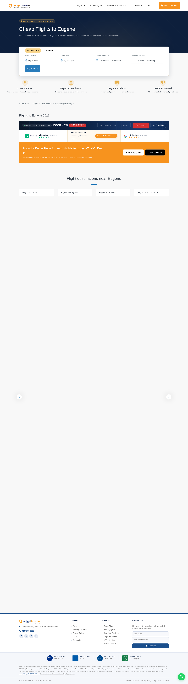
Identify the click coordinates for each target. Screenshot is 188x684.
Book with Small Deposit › (106, 136)
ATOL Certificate (110, 640)
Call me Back (136, 5)
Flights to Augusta (69, 192)
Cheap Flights (32, 104)
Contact (149, 5)
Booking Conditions (80, 630)
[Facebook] (21, 636)
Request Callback (110, 637)
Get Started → (141, 125)
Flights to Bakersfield (147, 192)
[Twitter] (26, 636)
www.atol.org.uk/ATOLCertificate (29, 674)
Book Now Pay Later (116, 5)
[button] (147, 60)
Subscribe (151, 646)
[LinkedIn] (36, 636)
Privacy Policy (78, 633)
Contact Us (77, 640)
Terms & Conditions (132, 681)
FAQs (75, 637)
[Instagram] (31, 636)
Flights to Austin (106, 192)
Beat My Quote (96, 5)
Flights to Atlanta (30, 192)
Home (21, 104)
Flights (80, 5)
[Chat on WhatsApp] (181, 676)
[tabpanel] (36, 192)
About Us (76, 626)
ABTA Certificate (110, 644)
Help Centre (157, 681)
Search (34, 69)
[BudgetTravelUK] (19, 5)
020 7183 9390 (171, 5)
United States (46, 104)
